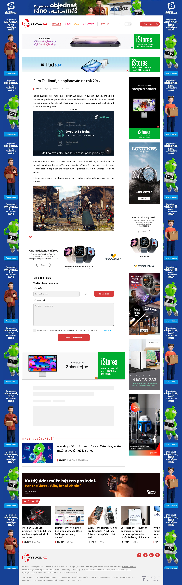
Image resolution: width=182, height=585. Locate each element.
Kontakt (105, 23)
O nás (33, 572)
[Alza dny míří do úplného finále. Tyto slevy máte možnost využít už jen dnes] (37, 453)
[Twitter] (145, 555)
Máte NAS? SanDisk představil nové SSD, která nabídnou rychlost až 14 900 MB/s (36, 532)
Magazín (56, 23)
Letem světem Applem (46, 577)
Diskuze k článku (42, 278)
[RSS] (157, 555)
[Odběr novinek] (120, 24)
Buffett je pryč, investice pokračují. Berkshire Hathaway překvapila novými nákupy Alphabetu (135, 532)
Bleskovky (88, 23)
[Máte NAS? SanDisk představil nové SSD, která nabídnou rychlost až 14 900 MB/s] (36, 515)
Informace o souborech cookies (98, 569)
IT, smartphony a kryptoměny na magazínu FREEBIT (75, 577)
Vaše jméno (38, 288)
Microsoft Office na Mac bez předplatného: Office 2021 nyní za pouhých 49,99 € (68, 532)
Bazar (77, 23)
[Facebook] (139, 555)
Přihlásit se (104, 293)
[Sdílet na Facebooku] (24, 238)
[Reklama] (11, 7)
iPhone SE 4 (75, 580)
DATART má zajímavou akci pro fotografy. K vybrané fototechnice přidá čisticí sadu (102, 532)
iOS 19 (82, 580)
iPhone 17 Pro (64, 580)
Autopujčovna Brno (127, 577)
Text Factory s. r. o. (51, 567)
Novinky (38, 89)
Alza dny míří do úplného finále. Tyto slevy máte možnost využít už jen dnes (89, 448)
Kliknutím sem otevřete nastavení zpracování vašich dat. (57, 572)
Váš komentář (39, 300)
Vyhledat (148, 24)
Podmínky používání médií (44, 569)
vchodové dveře (52, 580)
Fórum (67, 23)
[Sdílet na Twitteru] (30, 238)
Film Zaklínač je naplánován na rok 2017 (67, 81)
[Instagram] (151, 555)
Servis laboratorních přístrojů (107, 577)
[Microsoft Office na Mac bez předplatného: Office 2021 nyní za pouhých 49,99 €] (69, 515)
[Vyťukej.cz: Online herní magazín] (34, 24)
